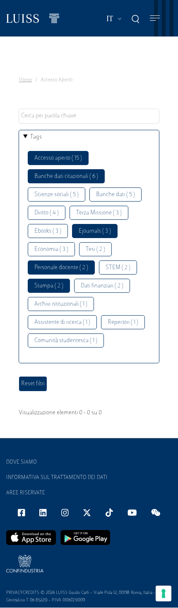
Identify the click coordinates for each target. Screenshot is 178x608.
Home (25, 80)
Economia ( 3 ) (51, 249)
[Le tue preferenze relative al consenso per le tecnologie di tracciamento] (163, 593)
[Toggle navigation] (155, 18)
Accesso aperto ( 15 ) (58, 158)
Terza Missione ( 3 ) (99, 213)
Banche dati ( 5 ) (115, 195)
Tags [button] (36, 137)
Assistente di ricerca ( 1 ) (62, 322)
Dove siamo (21, 462)
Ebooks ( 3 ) (47, 231)
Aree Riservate (25, 493)
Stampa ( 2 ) (48, 286)
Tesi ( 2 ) (95, 249)
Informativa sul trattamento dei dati (57, 477)
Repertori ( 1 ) (123, 322)
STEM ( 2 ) (118, 268)
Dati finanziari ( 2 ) (102, 286)
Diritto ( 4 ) (46, 213)
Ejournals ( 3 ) (95, 231)
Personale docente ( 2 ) (61, 268)
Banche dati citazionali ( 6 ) (66, 176)
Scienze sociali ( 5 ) (56, 195)
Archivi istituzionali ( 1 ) (60, 304)
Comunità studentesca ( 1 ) (65, 341)
